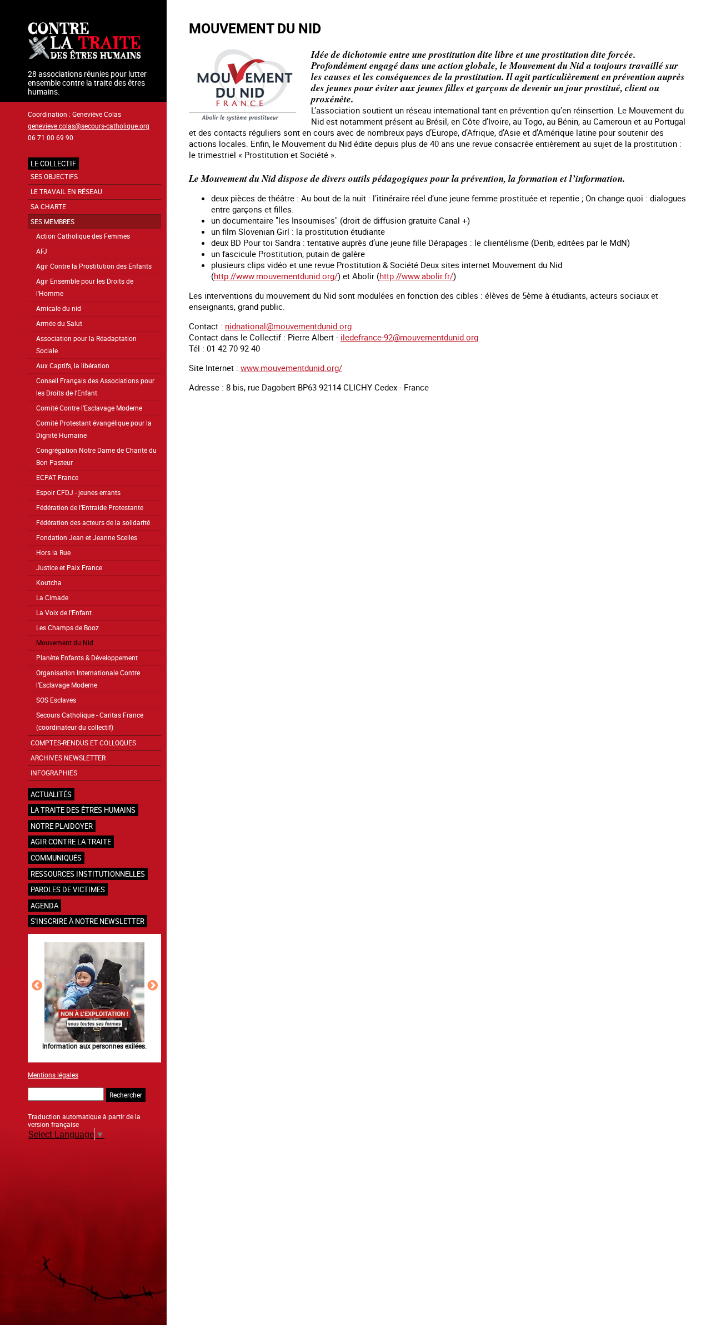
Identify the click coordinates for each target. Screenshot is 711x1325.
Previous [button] (37, 985)
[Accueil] (94, 41)
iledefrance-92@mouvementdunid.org (409, 337)
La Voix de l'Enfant (64, 613)
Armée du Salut (59, 323)
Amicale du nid (58, 308)
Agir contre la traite (71, 842)
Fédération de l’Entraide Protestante (89, 507)
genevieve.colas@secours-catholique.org (88, 125)
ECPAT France (57, 477)
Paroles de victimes (68, 889)
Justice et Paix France (69, 567)
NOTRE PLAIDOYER (62, 826)
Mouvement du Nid (64, 643)
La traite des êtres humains (83, 810)
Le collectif (53, 164)
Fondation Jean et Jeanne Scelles (86, 537)
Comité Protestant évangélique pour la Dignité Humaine (94, 429)
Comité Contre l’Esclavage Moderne (89, 408)
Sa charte (48, 206)
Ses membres (52, 221)
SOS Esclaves (56, 700)
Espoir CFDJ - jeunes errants (78, 492)
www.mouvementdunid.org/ (291, 367)
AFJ (41, 251)
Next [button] (152, 985)
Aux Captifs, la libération (72, 366)
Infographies (54, 773)
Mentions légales (53, 1074)
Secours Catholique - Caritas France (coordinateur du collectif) (89, 721)
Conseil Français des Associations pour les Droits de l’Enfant (95, 387)
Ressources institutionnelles (88, 874)
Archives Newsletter (68, 758)
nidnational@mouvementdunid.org (288, 326)
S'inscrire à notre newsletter (87, 921)
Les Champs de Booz (67, 628)
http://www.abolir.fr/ (416, 275)
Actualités (51, 794)
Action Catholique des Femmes (83, 236)
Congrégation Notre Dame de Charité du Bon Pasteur (96, 456)
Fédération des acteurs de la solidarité (93, 522)
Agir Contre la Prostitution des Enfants (94, 266)
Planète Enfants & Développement (87, 658)
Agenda (44, 906)
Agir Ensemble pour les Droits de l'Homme (84, 287)
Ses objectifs (54, 176)
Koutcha (49, 583)
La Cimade (52, 598)
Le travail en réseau (66, 191)
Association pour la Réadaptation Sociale (86, 344)
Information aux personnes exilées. (94, 1045)
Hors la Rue (53, 552)
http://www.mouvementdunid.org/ (276, 275)
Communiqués (56, 858)
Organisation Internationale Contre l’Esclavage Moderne (88, 679)
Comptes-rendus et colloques (83, 743)
